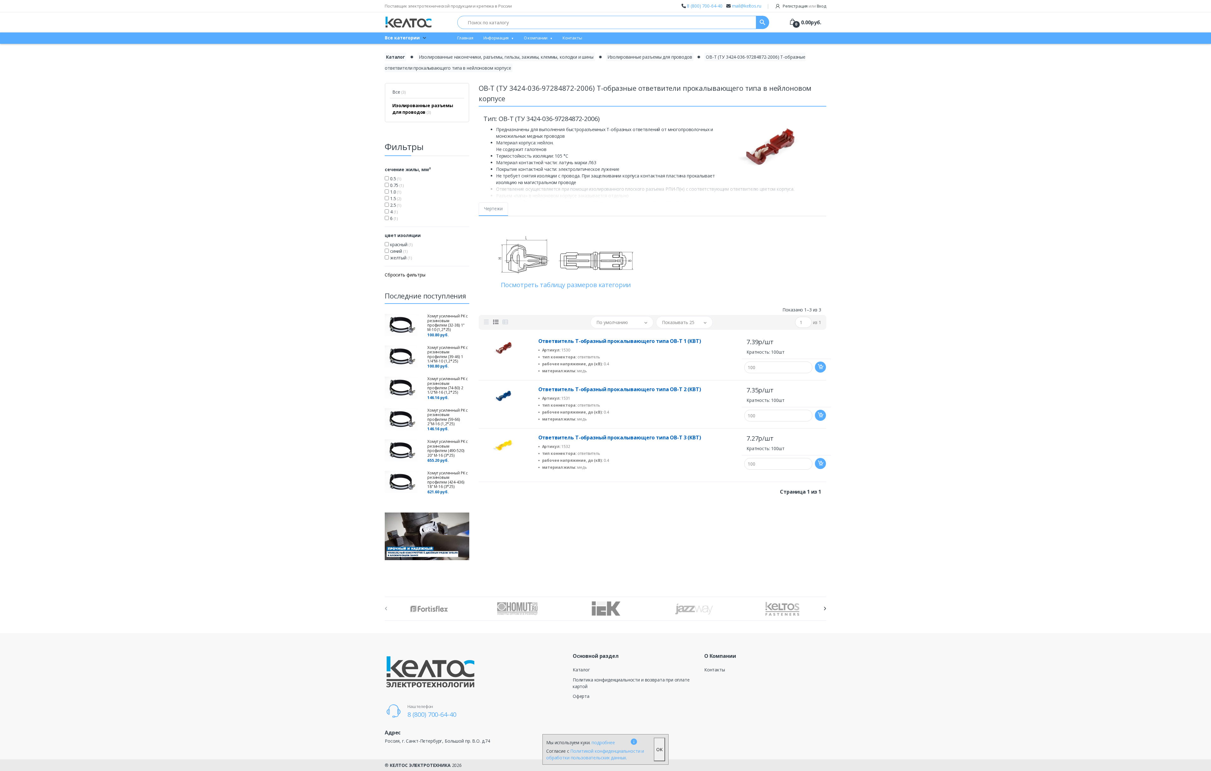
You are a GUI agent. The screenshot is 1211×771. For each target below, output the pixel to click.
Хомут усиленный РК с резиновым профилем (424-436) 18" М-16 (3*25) (447, 479)
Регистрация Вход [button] (804, 6)
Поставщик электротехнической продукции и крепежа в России (448, 6)
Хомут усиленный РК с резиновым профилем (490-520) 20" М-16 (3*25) (447, 448)
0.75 (396, 185)
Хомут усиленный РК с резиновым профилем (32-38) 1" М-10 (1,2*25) (447, 322)
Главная (465, 38)
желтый (400, 258)
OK (659, 749)
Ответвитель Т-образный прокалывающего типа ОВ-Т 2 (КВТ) (619, 389)
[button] (621, 322)
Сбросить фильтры (405, 275)
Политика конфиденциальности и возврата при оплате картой (631, 683)
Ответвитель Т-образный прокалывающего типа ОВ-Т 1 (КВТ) (619, 341)
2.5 (395, 205)
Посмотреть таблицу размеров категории (566, 285)
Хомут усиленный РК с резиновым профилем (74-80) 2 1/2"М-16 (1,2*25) (447, 385)
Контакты (572, 38)
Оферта (581, 696)
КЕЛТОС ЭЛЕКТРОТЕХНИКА (420, 765)
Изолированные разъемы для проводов (649, 57)
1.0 (395, 192)
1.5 (395, 198)
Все (399, 92)
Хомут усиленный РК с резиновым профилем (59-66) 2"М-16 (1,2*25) (447, 417)
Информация (496, 38)
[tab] (486, 322)
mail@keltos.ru (746, 6)
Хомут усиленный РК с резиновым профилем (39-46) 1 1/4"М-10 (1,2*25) (447, 354)
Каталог (395, 57)
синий (398, 251)
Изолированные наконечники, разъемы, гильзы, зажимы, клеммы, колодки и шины (506, 57)
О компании (536, 38)
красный (401, 244)
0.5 (395, 179)
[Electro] (408, 22)
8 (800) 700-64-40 (705, 6)
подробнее (603, 742)
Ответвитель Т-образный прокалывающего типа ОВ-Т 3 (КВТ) (619, 437)
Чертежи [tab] (493, 209)
